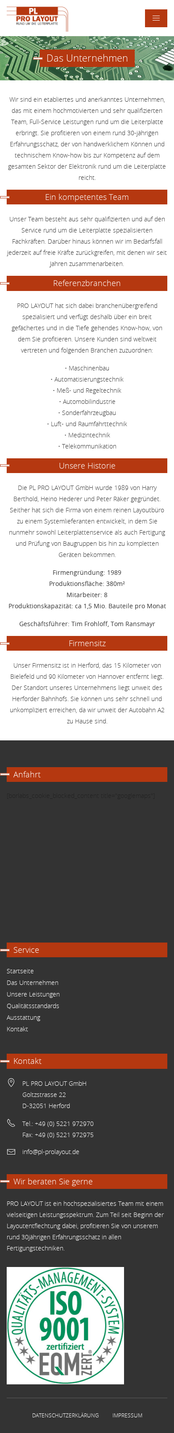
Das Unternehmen (32, 982)
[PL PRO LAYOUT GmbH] (38, 18)
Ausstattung (23, 1017)
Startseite (20, 971)
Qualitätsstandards (33, 1005)
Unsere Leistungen (33, 994)
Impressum (127, 1415)
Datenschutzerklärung (65, 1415)
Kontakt (17, 1029)
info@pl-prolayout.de (50, 1151)
